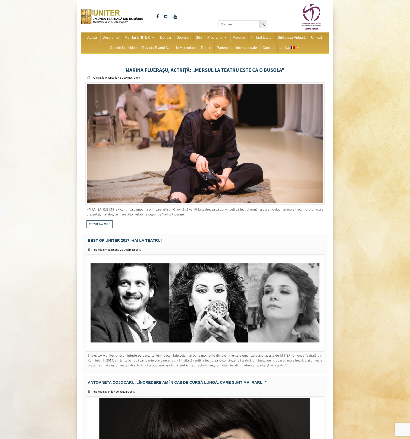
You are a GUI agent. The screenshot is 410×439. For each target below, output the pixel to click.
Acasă (92, 37)
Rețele (206, 48)
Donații (165, 37)
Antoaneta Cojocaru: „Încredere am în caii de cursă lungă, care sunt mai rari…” (168, 380)
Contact (268, 48)
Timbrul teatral (261, 37)
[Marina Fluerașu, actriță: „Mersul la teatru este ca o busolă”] (205, 202)
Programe (214, 37)
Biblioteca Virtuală (292, 37)
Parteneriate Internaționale (237, 48)
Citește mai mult (99, 223)
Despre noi (110, 37)
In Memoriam (186, 48)
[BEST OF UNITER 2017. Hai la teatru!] (205, 349)
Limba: (285, 48)
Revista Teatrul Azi (156, 48)
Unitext (316, 37)
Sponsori (183, 37)
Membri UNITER (137, 37)
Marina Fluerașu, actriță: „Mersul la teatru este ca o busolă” (205, 69)
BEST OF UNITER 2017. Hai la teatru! (121, 239)
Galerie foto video (123, 48)
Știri (199, 37)
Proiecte (239, 37)
